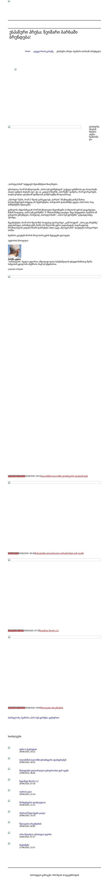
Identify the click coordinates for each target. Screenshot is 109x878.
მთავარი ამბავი (16, 630)
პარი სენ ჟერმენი (39, 718)
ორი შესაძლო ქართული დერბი (35, 834)
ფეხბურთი (54, 718)
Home (27, 51)
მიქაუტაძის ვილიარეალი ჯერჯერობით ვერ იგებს (59, 553)
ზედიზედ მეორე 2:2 (49, 630)
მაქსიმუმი (24, 845)
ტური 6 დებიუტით (28, 749)
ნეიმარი (25, 718)
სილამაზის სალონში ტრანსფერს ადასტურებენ (64, 476)
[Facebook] (52, 871)
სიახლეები (13, 553)
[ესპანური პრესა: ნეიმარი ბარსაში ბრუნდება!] (54, 95)
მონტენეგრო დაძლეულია (32, 802)
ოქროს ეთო (25, 792)
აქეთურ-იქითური (16, 476)
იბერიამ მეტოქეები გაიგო (32, 813)
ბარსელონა (14, 718)
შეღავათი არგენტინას (52, 708)
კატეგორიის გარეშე (43, 51)
